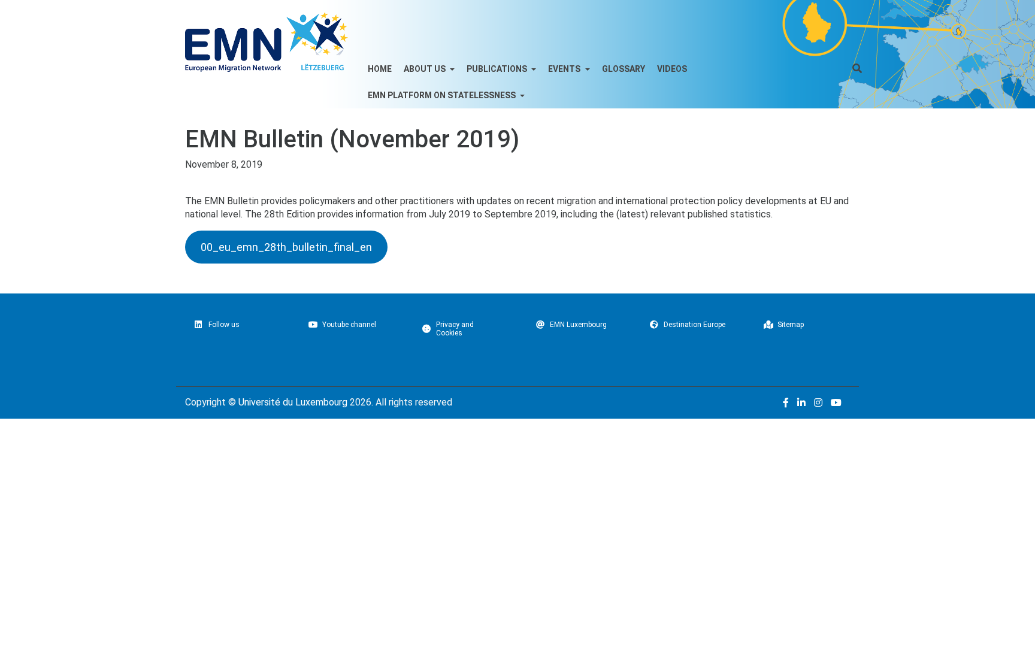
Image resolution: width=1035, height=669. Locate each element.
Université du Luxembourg (292, 402)
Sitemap (790, 324)
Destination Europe (694, 324)
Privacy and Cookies (455, 328)
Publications (498, 69)
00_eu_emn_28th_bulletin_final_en (286, 247)
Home (380, 69)
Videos (672, 69)
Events (565, 69)
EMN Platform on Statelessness (443, 95)
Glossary (623, 69)
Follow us (224, 324)
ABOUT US (425, 69)
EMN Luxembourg (578, 324)
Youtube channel (349, 324)
